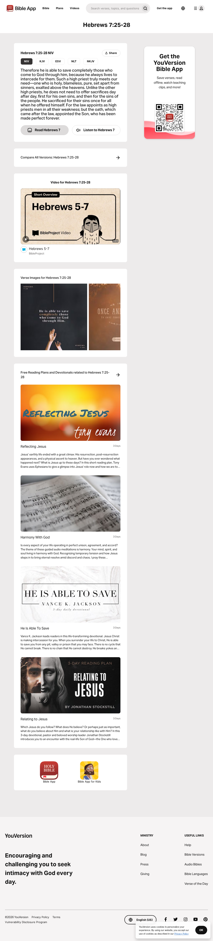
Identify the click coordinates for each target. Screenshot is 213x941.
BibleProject (36, 253)
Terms (56, 917)
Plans (59, 8)
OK (201, 930)
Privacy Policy (40, 917)
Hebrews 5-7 (43, 248)
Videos (74, 8)
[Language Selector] (183, 8)
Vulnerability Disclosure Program (26, 922)
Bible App (49, 781)
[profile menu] (198, 8)
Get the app (164, 8)
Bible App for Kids (89, 781)
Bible (45, 8)
